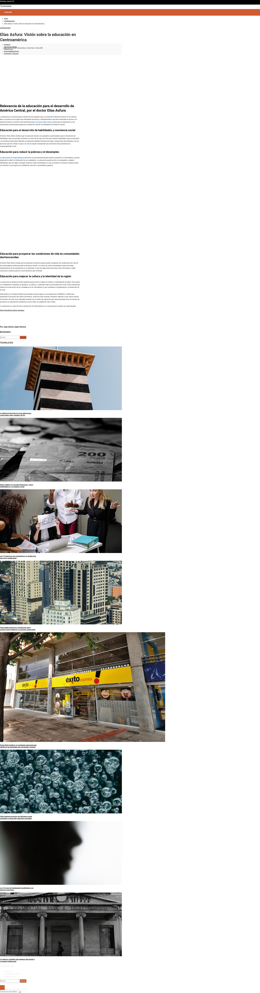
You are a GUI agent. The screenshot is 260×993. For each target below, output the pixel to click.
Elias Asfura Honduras (16, 310)
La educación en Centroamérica (12, 158)
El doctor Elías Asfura (44, 122)
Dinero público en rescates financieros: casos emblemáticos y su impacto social (16, 486)
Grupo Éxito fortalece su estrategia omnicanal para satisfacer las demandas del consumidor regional (18, 746)
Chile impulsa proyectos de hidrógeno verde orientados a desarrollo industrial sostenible (16, 817)
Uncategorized (5, 28)
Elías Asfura (4, 310)
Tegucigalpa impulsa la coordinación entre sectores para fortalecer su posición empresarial (17, 629)
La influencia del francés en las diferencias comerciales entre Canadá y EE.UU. (15, 414)
